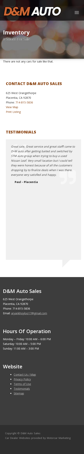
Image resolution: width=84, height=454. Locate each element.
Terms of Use (22, 384)
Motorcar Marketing (59, 438)
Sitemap (19, 393)
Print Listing (13, 112)
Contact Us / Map (25, 374)
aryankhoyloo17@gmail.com (29, 313)
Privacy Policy (22, 379)
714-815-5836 (24, 102)
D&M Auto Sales (30, 433)
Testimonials (22, 389)
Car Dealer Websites (17, 438)
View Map (12, 107)
